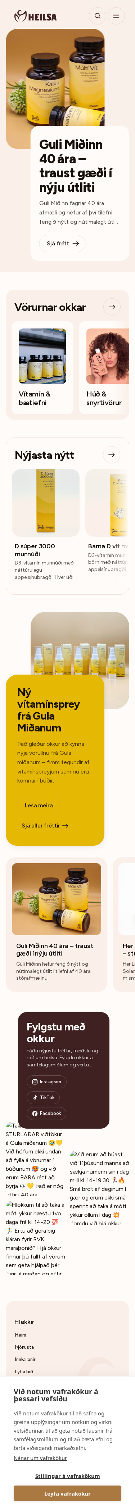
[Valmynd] (116, 15)
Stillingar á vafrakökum (67, 1475)
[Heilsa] (35, 16)
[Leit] (97, 15)
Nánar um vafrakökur (40, 1457)
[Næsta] (112, 307)
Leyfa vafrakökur (67, 1493)
